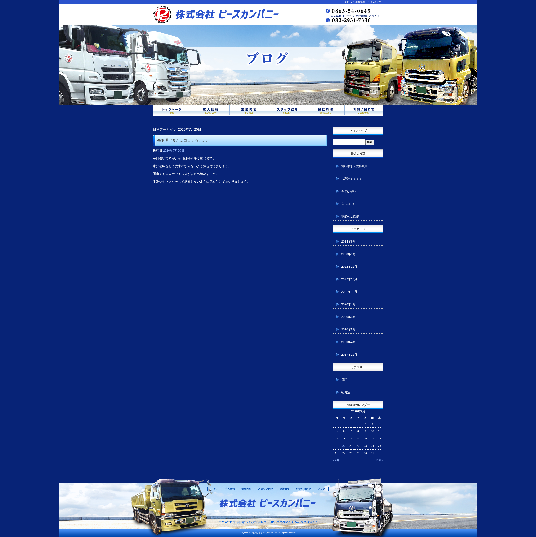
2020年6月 (348, 317)
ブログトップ (358, 131)
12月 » (379, 460)
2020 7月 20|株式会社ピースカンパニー (364, 2)
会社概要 (325, 110)
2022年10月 (349, 279)
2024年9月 (348, 241)
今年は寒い (348, 191)
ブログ (321, 488)
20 (343, 445)
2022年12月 (349, 266)
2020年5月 (348, 329)
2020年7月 (348, 304)
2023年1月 (348, 254)
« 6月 (336, 460)
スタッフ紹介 (287, 110)
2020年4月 (348, 342)
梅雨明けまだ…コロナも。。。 (183, 140)
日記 (344, 379)
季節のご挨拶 (350, 216)
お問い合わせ (364, 110)
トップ (214, 488)
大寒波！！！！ (351, 178)
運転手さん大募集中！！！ (358, 166)
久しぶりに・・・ (353, 203)
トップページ (172, 110)
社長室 (345, 392)
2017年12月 (349, 354)
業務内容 (249, 110)
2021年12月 (349, 291)
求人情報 (210, 110)
